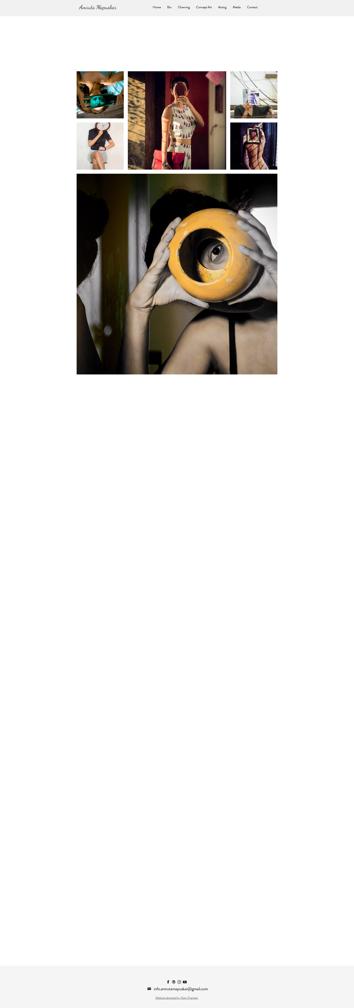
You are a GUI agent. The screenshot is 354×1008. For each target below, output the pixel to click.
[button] (204, 7)
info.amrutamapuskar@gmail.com (181, 989)
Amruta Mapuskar (98, 7)
